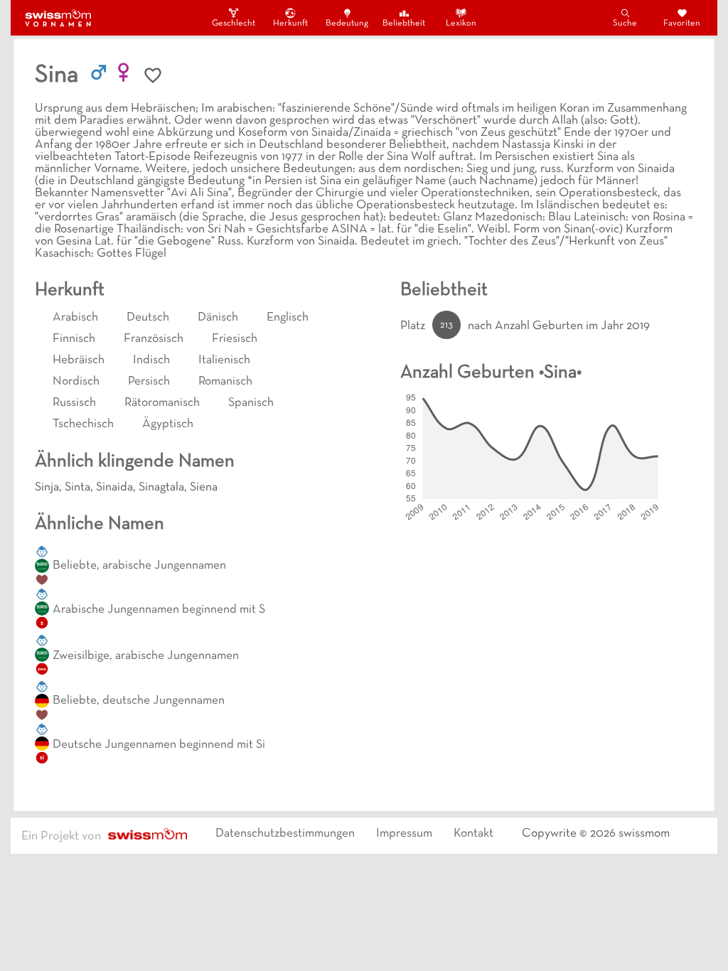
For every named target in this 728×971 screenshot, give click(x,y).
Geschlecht (233, 23)
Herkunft (290, 23)
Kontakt (473, 833)
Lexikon (461, 23)
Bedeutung (347, 23)
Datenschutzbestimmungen (285, 833)
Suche (625, 23)
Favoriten (681, 23)
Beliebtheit (403, 23)
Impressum (404, 833)
